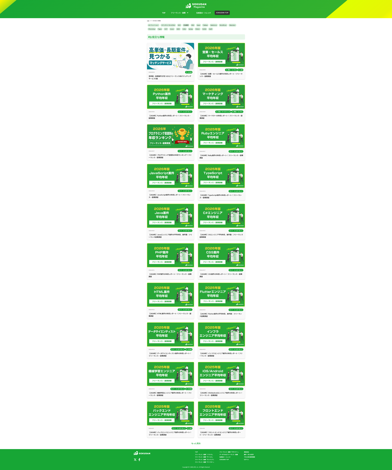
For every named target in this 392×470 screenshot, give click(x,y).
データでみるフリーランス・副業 (228, 454)
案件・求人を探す (249, 454)
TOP (163, 13)
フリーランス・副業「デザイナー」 (229, 452)
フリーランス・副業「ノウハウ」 (204, 454)
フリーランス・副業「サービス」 (204, 457)
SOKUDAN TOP (224, 459)
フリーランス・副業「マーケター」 (205, 462)
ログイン (246, 459)
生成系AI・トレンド (203, 13)
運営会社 (246, 452)
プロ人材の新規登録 (249, 457)
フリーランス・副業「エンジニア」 (205, 459)
